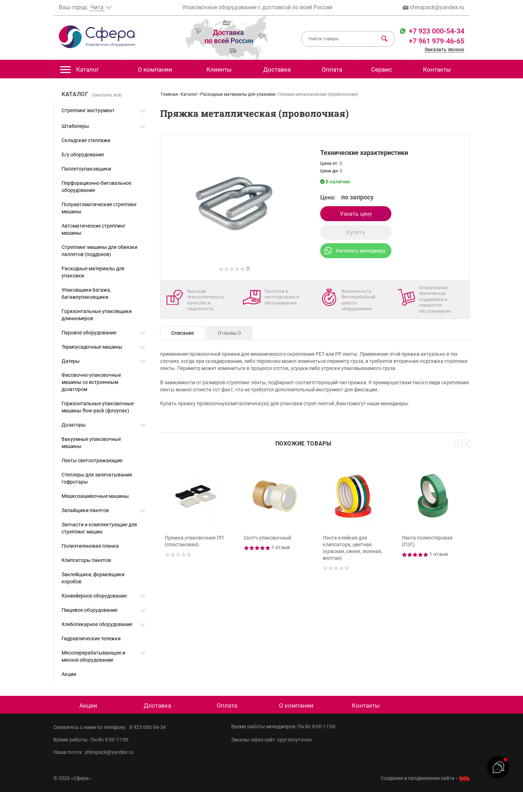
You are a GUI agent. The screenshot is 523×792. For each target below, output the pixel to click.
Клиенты (219, 69)
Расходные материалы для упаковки (93, 272)
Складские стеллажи (86, 140)
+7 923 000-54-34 (435, 31)
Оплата (332, 69)
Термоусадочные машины (92, 347)
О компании (155, 69)
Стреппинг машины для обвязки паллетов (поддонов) (99, 250)
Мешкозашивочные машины (95, 496)
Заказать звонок (444, 49)
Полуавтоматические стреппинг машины (99, 208)
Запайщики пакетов (85, 510)
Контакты (437, 69)
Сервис (381, 69)
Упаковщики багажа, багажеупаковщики (86, 293)
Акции (69, 674)
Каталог (87, 69)
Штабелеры (75, 126)
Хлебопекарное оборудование (97, 624)
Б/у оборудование (83, 154)
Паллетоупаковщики (86, 169)
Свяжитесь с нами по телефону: (90, 727)
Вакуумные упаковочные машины (91, 442)
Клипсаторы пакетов (86, 560)
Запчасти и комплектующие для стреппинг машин (99, 528)
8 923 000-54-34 (148, 727)
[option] (196, 521)
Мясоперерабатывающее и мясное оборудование (93, 656)
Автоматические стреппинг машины (94, 229)
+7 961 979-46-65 (436, 41)
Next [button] (466, 443)
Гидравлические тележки (91, 638)
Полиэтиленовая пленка (90, 546)
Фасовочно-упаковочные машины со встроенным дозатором (91, 382)
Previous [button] (458, 443)
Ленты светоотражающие (92, 460)
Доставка (277, 69)
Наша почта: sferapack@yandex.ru (93, 752)
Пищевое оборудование (89, 610)
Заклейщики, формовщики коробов (93, 578)
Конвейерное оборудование (94, 596)
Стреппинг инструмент (88, 110)
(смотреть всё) (107, 95)
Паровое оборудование (89, 332)
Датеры (71, 361)
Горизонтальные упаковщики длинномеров (97, 314)
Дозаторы (74, 425)
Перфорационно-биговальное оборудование (96, 186)
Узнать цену (356, 213)
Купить (356, 232)
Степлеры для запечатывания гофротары (97, 478)
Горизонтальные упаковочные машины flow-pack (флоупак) (98, 407)
